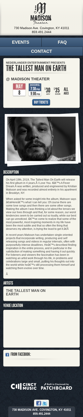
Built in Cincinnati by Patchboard (56, 386)
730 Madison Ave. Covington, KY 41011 (41, 28)
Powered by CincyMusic (24, 386)
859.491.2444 (41, 32)
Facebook (38, 403)
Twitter (44, 403)
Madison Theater (41, 13)
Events (20, 42)
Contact (41, 51)
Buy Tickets (41, 102)
